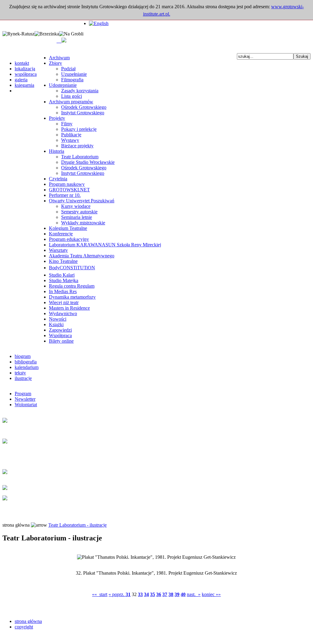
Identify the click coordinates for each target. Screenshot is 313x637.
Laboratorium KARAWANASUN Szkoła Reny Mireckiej (105, 244)
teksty (20, 372)
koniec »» (211, 594)
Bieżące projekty (77, 145)
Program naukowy (67, 184)
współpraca (26, 74)
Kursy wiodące (75, 206)
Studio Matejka (63, 280)
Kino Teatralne (63, 261)
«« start (99, 594)
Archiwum (59, 57)
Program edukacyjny (69, 239)
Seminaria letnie (76, 217)
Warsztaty (58, 250)
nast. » (194, 594)
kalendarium (27, 367)
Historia (56, 151)
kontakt (22, 63)
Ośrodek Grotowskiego (83, 107)
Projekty (57, 118)
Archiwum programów (71, 101)
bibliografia (26, 361)
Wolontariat (26, 404)
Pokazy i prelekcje (79, 129)
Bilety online (61, 341)
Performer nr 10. (65, 195)
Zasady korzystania (79, 90)
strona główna (28, 621)
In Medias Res (63, 291)
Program (23, 393)
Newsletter (25, 399)
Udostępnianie (63, 85)
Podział (68, 68)
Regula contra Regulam (71, 286)
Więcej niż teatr (64, 302)
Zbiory (55, 63)
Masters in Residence (69, 308)
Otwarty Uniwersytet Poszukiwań (81, 200)
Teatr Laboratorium (79, 156)
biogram (23, 356)
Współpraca (60, 335)
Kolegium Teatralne (68, 228)
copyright (24, 626)
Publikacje (71, 134)
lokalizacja (25, 68)
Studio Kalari (62, 275)
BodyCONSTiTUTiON (72, 267)
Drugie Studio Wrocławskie (88, 162)
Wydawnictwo (63, 313)
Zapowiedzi (60, 330)
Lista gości (71, 96)
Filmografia (72, 79)
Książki (56, 324)
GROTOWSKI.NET (69, 189)
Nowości (57, 319)
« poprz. (117, 594)
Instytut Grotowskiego (82, 112)
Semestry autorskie (79, 211)
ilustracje (23, 378)
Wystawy (70, 140)
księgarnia (24, 85)
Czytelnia (58, 178)
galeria (21, 79)
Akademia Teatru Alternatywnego (81, 255)
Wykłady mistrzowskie (83, 222)
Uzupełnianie (74, 74)
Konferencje (61, 233)
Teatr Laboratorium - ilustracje (77, 525)
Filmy (66, 123)
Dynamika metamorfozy (72, 297)
